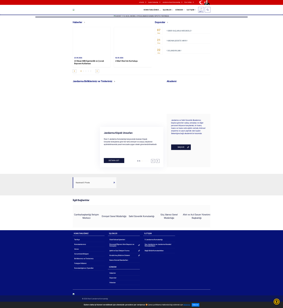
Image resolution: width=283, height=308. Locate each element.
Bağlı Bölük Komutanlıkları (154, 251)
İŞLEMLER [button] (167, 10)
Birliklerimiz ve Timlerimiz (84, 258)
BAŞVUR (181, 147)
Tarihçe (77, 239)
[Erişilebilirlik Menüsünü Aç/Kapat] (277, 302)
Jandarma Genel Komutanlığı (171, 2)
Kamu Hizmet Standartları (118, 260)
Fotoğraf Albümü (80, 263)
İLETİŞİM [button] (190, 10)
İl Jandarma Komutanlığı (154, 239)
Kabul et (195, 305)
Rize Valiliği (188, 2)
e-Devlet (141, 2)
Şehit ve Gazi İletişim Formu (119, 251)
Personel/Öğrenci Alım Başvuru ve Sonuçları (121, 245)
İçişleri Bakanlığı (153, 2)
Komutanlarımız (80, 244)
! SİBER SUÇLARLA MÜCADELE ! (179, 31)
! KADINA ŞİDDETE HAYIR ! (177, 41)
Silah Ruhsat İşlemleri (117, 239)
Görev (76, 249)
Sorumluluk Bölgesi (81, 254)
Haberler (112, 273)
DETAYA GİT (114, 160)
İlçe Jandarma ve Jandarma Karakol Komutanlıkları (158, 245)
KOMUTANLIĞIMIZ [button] (151, 10)
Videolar (112, 282)
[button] (74, 71)
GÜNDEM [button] (179, 10)
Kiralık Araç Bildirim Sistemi (119, 255)
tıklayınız (186, 305)
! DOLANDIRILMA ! (174, 51)
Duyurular (113, 278)
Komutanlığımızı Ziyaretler (84, 268)
